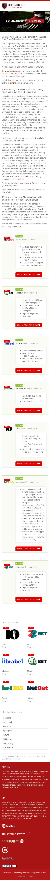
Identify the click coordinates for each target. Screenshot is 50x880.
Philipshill (7, 718)
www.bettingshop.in (13, 71)
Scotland (40, 756)
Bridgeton (7, 739)
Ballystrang (8, 743)
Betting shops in (8, 756)
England (19, 756)
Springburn (8, 730)
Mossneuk (7, 722)
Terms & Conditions (25, 876)
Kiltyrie (6, 735)
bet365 (13, 83)
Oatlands (7, 726)
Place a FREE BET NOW (27, 274)
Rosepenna (8, 747)
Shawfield (34, 239)
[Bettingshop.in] (14, 6)
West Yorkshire (29, 756)
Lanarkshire (6, 759)
